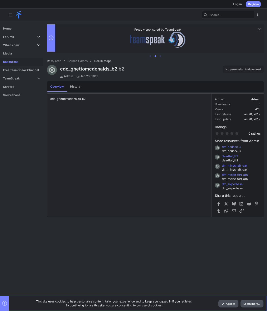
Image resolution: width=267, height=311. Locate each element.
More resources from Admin (237, 141)
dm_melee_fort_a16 (235, 174)
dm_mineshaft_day (235, 165)
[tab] (150, 56)
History (75, 86)
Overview (57, 86)
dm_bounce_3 (231, 147)
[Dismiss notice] (259, 29)
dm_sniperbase (232, 184)
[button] (10, 15)
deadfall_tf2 (230, 156)
